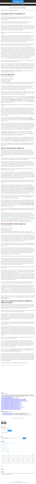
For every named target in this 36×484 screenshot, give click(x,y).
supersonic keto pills (4, 444)
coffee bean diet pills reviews (25, 218)
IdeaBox (26, 482)
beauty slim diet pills (4, 446)
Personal (10, 365)
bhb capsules (3, 345)
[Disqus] (18, 379)
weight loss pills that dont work (22, 132)
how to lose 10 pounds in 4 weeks (24, 272)
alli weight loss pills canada (5, 450)
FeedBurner (7, 432)
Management (7, 365)
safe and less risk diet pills (8, 288)
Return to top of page (18, 481)
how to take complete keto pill (17, 97)
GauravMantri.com (18, 2)
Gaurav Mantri (17, 482)
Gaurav (7, 15)
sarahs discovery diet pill (5, 448)
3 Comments (10, 15)
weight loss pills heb (16, 172)
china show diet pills (23, 353)
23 (3, 461)
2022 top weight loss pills (10, 217)
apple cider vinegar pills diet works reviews (8, 442)
